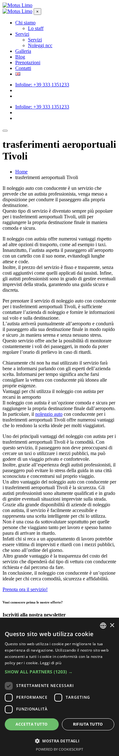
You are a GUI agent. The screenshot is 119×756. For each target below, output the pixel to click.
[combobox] (103, 625)
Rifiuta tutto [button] (88, 724)
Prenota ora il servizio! (25, 589)
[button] (59, 672)
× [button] (111, 625)
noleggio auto (49, 414)
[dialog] (59, 687)
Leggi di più (50, 662)
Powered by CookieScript (59, 749)
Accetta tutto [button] (32, 724)
